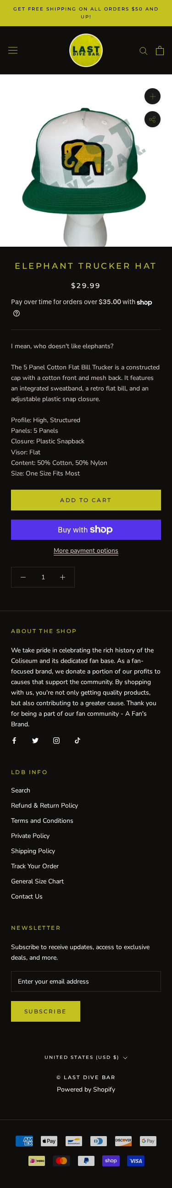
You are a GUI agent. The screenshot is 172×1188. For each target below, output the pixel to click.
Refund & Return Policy (44, 805)
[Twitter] (35, 740)
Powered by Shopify (86, 1089)
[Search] (143, 50)
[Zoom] (152, 96)
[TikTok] (77, 740)
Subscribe (45, 1011)
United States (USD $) (81, 1057)
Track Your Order (35, 866)
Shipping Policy (33, 851)
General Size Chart (37, 881)
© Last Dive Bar (86, 1077)
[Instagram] (56, 740)
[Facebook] (14, 740)
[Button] (152, 119)
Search (20, 790)
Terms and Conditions (42, 820)
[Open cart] (160, 50)
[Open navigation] (12, 50)
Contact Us (27, 896)
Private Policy (30, 836)
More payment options (86, 550)
